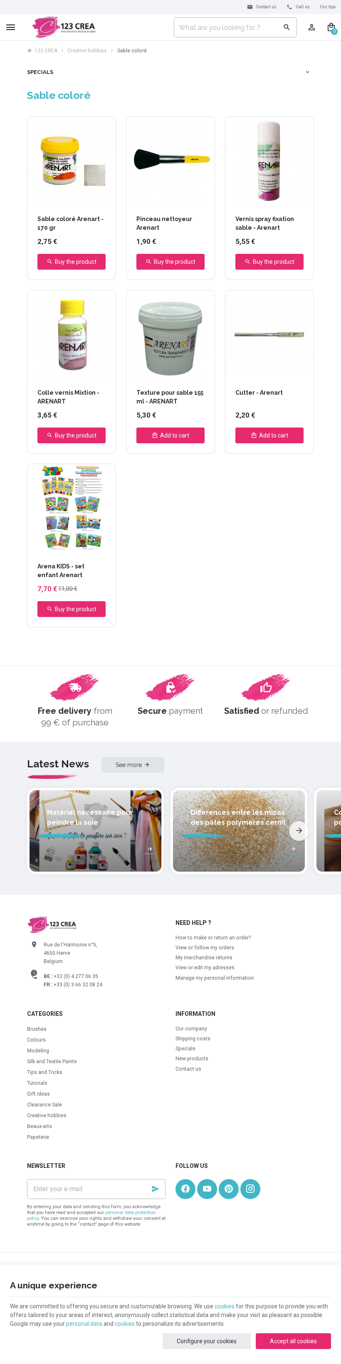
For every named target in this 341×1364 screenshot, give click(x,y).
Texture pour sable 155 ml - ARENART (169, 397)
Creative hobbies (87, 51)
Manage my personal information (214, 978)
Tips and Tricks (44, 1072)
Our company (191, 1029)
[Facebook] (185, 1189)
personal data (84, 1323)
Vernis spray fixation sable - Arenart (264, 223)
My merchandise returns (203, 958)
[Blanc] (58, 197)
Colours (36, 1040)
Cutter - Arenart (259, 392)
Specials (40, 72)
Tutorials (37, 1083)
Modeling (38, 1051)
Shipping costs (192, 1039)
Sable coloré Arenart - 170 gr (70, 223)
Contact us (188, 1069)
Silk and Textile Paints (52, 1061)
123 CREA (46, 51)
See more (129, 765)
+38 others (95, 197)
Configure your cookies (207, 1341)
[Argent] (68, 197)
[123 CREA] (64, 27)
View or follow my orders (204, 948)
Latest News (58, 764)
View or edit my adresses (205, 968)
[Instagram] (250, 1189)
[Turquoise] (48, 197)
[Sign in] (311, 27)
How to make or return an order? (213, 938)
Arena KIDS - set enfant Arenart (60, 570)
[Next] (299, 831)
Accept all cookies (293, 1341)
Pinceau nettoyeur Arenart (164, 223)
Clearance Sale (44, 1105)
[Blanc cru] (39, 197)
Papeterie (38, 1137)
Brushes (37, 1029)
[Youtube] (207, 1189)
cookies (225, 1306)
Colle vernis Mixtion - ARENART (68, 397)
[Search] (287, 27)
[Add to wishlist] (104, 127)
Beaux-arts (39, 1126)
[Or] (77, 197)
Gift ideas (38, 1094)
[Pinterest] (229, 1189)
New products (191, 1059)
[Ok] (156, 1189)
